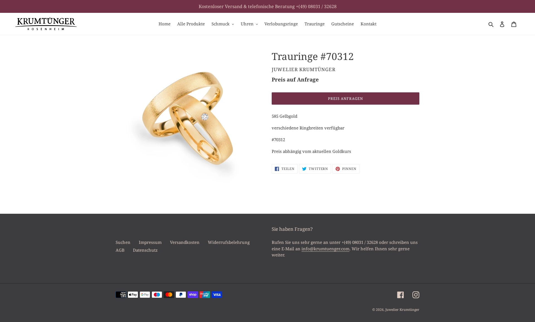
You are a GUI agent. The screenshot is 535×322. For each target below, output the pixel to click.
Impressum (150, 242)
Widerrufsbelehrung (229, 242)
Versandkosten (185, 242)
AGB (120, 250)
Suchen (123, 242)
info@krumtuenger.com (325, 248)
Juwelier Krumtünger (402, 309)
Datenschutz (145, 250)
